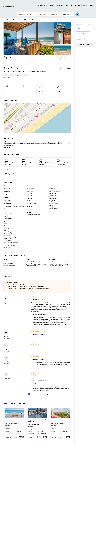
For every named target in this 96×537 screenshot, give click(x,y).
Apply (93, 33)
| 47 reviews (67, 68)
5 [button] (40, 394)
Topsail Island (17, 20)
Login (78, 5)
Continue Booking (85, 45)
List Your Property (88, 5)
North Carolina (8, 20)
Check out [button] (54, 14)
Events (66, 5)
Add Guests (65, 14)
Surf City (25, 20)
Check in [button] (42, 14)
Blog (70, 5)
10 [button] (45, 394)
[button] (77, 14)
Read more (7, 148)
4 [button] (37, 394)
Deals (61, 5)
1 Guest (79, 29)
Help (74, 5)
